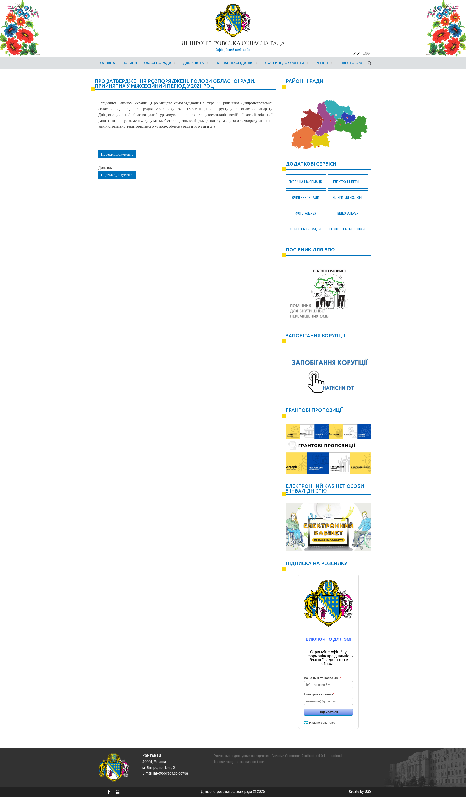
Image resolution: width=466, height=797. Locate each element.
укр (356, 53)
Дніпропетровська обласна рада (233, 43)
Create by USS (360, 791)
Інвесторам (351, 63)
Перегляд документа (117, 154)
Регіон (322, 63)
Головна (106, 63)
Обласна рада (157, 63)
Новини (129, 63)
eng (366, 53)
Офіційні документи (284, 63)
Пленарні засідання (234, 63)
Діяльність (193, 63)
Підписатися (328, 712)
